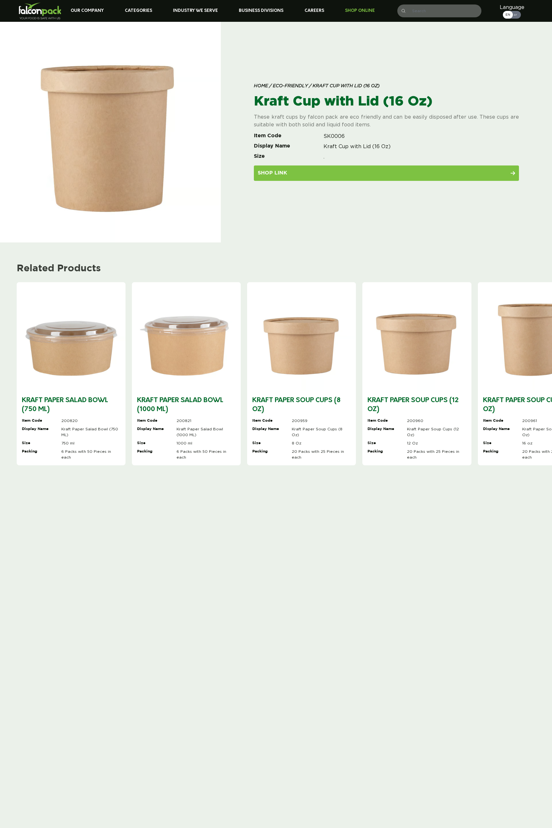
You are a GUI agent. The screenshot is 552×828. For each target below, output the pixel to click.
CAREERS (314, 11)
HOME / (263, 86)
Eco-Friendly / (291, 86)
